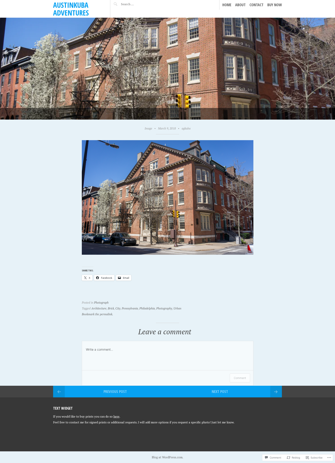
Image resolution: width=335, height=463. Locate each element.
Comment (240, 378)
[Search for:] (137, 4)
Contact (256, 4)
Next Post (220, 391)
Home (226, 4)
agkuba (186, 128)
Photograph (101, 302)
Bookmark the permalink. (97, 314)
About (240, 4)
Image (148, 128)
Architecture (98, 308)
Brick (111, 308)
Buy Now (274, 4)
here (116, 416)
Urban (177, 308)
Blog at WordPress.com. (167, 457)
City (117, 308)
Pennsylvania (130, 308)
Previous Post (115, 391)
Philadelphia (147, 308)
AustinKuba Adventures (71, 9)
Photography (164, 308)
